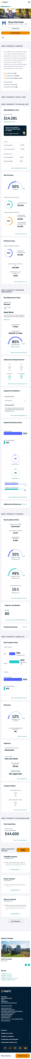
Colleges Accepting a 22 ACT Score (9, 978)
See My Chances (15, 33)
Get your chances (15, 346)
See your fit (6, 319)
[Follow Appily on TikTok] (20, 1048)
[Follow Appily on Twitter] (10, 1048)
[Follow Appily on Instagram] (5, 1048)
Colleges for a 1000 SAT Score (8, 979)
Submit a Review (23, 850)
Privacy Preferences (5, 1020)
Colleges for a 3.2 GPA (6, 975)
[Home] (4, 2)
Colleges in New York (6, 973)
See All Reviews (15, 921)
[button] (3, 38)
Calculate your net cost (9, 121)
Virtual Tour (15, 28)
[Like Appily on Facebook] (15, 1048)
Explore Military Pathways (11, 133)
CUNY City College (6, 959)
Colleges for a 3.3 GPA (6, 976)
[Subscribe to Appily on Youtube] (25, 1048)
